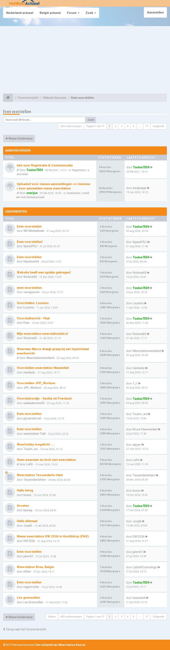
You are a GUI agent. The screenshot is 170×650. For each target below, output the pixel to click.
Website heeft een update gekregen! (44, 272)
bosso (27, 495)
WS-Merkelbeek (33, 230)
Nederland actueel (19, 13)
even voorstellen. (29, 288)
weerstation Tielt (34, 433)
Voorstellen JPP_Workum (36, 383)
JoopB (27, 525)
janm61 (28, 556)
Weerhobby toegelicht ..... (36, 444)
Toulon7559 (34, 170)
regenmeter (31, 587)
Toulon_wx (140, 414)
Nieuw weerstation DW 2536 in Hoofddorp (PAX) (53, 536)
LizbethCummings (145, 567)
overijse (32, 193)
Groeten (23, 506)
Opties (52, 616)
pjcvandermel (32, 418)
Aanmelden (155, 12)
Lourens (28, 307)
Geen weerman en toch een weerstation (46, 460)
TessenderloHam (34, 479)
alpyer (137, 444)
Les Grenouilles (33, 602)
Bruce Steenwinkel (145, 429)
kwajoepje (139, 188)
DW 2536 (29, 541)
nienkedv (29, 372)
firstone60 (30, 276)
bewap (27, 510)
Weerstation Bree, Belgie (35, 567)
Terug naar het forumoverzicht (25, 629)
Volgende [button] (158, 126)
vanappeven (31, 292)
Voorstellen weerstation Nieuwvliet (43, 368)
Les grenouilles (28, 597)
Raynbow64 (31, 261)
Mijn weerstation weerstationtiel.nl (42, 334)
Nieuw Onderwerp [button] (20, 138)
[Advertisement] (85, 60)
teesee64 (139, 597)
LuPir (29, 464)
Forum (72, 13)
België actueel (50, 13)
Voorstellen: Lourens (33, 303)
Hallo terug (25, 490)
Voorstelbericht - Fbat (33, 318)
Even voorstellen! (29, 242)
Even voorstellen (17, 111)
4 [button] (127, 126)
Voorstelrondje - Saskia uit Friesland (44, 398)
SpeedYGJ (30, 246)
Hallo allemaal (27, 521)
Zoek (90, 13)
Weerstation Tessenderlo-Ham (40, 475)
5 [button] (133, 126)
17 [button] (146, 126)
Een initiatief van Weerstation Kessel (60, 644)
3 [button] (121, 126)
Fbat (26, 322)
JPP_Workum (32, 387)
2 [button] (115, 126)
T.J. (135, 383)
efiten (27, 571)
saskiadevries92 (34, 403)
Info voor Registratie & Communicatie (45, 165)
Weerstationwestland (40, 358)
